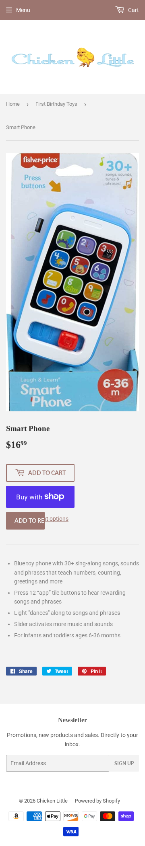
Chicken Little (52, 801)
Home (13, 104)
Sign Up (124, 763)
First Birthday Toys (56, 104)
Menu (23, 10)
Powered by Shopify (97, 801)
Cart (133, 10)
